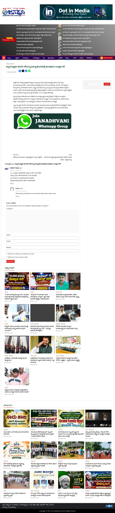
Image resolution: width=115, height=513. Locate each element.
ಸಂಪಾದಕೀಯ (89, 57)
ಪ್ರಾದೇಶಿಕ (61, 57)
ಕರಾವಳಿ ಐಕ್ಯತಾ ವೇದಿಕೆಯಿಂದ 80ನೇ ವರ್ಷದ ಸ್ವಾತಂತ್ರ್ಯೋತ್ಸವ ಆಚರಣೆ (20, 41)
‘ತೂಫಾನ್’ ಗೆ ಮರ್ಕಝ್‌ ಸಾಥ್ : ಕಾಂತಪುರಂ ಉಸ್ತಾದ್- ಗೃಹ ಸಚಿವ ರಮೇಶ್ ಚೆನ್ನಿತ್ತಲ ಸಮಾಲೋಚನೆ (40, 297)
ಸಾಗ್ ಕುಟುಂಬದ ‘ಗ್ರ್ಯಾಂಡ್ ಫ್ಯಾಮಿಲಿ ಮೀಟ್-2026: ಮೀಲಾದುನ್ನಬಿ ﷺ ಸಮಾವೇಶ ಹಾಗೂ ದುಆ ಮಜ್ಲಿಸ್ (27, 32)
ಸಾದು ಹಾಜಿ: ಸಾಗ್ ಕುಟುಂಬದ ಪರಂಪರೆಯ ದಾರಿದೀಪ (17, 25)
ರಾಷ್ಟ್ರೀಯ (17, 57)
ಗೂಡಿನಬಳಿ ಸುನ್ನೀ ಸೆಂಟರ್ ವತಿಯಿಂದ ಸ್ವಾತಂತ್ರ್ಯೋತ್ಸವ (17, 50)
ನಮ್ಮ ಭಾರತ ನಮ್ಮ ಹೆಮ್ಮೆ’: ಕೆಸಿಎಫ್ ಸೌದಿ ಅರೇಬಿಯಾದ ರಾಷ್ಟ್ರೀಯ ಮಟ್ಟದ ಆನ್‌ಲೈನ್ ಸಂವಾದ (25, 35)
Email (8, 241)
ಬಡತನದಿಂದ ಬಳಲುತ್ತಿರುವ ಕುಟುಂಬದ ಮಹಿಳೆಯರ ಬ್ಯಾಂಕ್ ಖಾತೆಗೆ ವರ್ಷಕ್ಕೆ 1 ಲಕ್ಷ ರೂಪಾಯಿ (42, 360)
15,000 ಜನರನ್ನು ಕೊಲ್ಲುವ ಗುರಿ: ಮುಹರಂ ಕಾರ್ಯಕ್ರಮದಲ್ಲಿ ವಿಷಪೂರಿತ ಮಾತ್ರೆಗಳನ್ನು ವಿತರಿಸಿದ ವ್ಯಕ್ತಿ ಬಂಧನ (17, 297)
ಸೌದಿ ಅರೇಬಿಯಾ (91, 429)
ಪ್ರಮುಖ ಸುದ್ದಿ (12, 63)
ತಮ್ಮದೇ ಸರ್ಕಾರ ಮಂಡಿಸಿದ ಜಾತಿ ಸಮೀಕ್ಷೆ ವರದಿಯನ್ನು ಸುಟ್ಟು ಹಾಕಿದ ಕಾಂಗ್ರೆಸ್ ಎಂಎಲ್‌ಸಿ (16, 328)
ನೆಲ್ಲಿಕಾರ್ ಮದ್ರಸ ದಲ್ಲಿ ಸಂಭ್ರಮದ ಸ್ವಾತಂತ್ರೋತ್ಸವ (16, 44)
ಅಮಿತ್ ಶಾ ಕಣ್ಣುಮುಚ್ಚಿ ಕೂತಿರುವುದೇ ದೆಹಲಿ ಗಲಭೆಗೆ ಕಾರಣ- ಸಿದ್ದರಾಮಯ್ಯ (58, 157)
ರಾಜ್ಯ (8, 57)
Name (8, 235)
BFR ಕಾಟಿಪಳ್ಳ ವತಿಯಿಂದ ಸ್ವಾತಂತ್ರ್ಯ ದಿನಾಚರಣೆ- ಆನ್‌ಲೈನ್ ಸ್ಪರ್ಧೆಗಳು (20, 38)
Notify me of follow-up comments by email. (21, 254)
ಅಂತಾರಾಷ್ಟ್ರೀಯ (36, 57)
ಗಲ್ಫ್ (44, 57)
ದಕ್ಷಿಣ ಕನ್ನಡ (50, 57)
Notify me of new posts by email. (18, 257)
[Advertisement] (42, 140)
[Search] (99, 57)
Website (8, 247)
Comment (9, 208)
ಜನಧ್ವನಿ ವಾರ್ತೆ (36, 323)
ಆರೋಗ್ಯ (81, 57)
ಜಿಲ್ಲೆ (66, 57)
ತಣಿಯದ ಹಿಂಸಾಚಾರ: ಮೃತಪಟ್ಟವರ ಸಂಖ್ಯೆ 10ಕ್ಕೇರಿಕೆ (27, 156)
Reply (12, 183)
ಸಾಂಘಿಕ (74, 57)
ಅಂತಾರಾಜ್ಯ (24, 57)
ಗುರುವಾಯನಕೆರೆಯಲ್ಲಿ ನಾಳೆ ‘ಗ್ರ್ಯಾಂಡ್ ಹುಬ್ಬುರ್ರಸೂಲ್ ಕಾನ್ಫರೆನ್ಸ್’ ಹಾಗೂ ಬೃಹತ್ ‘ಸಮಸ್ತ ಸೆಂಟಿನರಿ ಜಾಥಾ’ (27, 28)
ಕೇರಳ (61, 291)
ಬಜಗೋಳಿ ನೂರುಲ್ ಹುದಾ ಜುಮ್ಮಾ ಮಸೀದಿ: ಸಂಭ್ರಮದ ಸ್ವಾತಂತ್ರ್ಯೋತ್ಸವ (20, 47)
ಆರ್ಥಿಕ (35, 355)
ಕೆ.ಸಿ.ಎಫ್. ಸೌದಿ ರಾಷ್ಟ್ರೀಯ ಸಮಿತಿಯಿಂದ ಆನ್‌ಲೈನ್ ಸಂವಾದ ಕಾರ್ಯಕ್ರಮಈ (21, 53)
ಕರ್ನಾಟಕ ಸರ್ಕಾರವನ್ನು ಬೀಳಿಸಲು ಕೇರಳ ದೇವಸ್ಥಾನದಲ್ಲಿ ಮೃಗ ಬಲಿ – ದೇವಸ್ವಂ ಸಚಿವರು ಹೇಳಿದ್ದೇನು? (42, 328)
